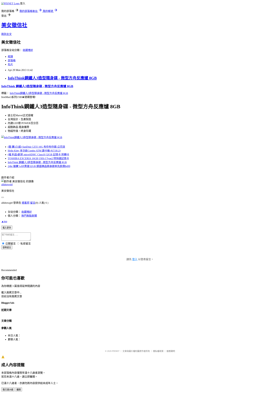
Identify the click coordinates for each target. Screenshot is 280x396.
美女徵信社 (14, 25)
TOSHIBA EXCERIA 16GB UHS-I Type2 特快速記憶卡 (38, 158)
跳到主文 (6, 34)
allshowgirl (7, 184)
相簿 (10, 56)
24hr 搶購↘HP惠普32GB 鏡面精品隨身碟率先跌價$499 (39, 166)
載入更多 (7, 227)
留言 (32, 202)
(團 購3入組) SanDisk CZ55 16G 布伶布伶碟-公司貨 (36, 146)
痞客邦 (25, 202)
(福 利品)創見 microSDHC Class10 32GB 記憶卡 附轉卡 (38, 154)
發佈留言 (7, 247)
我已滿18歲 (8, 389)
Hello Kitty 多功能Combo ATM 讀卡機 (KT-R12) (34, 150)
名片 (10, 64)
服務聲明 (171, 351)
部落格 (12, 60)
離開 (19, 389)
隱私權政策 (158, 351)
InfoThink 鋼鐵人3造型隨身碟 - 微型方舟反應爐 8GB (37, 86)
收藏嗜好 (28, 50)
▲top (4, 221)
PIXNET (115, 351)
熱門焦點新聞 (29, 215)
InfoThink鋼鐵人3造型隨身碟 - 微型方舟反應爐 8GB (52, 78)
